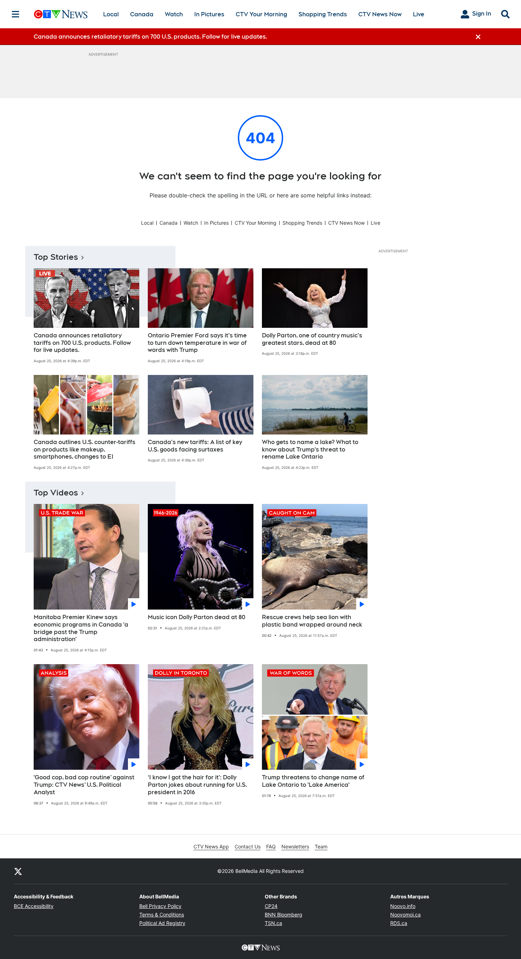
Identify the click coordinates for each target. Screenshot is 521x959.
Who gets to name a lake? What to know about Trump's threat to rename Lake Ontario (310, 449)
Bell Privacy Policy (160, 906)
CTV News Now (380, 14)
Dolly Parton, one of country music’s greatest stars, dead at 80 (312, 339)
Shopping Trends (322, 14)
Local (111, 14)
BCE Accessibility (34, 906)
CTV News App (211, 846)
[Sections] (16, 14)
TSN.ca (273, 923)
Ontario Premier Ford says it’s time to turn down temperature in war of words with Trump (197, 343)
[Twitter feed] (18, 871)
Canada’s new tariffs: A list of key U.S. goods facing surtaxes (195, 446)
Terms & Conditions (161, 915)
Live (418, 14)
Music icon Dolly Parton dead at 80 (196, 617)
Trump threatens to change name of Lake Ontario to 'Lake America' (313, 781)
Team (321, 846)
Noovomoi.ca (405, 915)
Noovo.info (402, 906)
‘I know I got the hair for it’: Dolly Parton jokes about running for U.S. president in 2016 (197, 785)
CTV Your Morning (261, 14)
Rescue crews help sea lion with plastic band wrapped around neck (312, 621)
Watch (174, 14)
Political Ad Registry (162, 923)
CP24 (271, 906)
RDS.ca (398, 923)
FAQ (271, 846)
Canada (141, 14)
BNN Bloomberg (283, 915)
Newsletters (295, 846)
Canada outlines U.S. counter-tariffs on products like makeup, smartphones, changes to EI (84, 449)
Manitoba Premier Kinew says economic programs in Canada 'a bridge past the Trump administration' (81, 628)
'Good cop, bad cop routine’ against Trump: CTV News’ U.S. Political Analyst (84, 785)
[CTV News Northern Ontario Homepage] (61, 14)
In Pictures (209, 14)
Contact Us (247, 846)
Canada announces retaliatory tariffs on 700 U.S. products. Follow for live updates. (82, 343)
